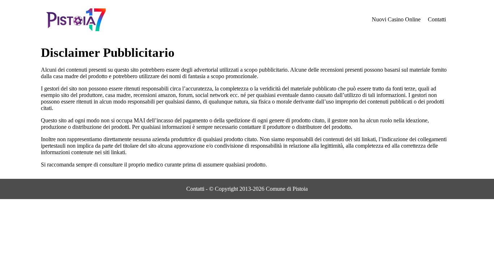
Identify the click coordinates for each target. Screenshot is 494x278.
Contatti (437, 19)
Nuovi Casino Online (396, 19)
